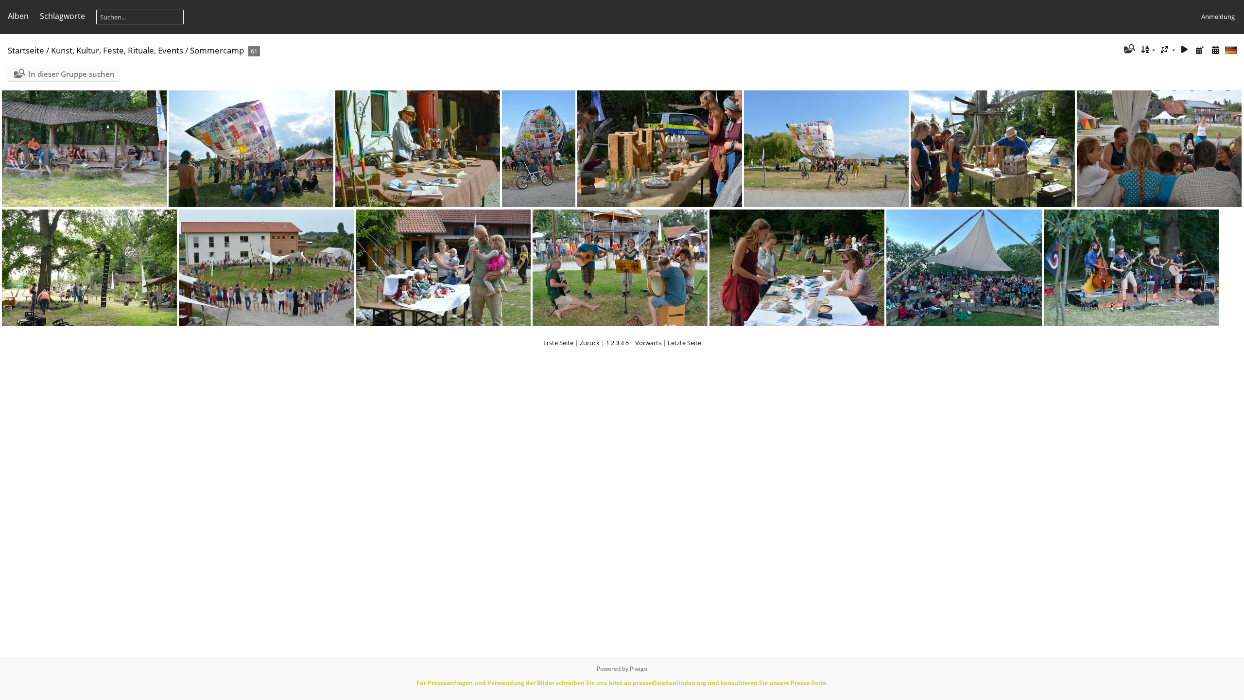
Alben (18, 16)
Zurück (590, 342)
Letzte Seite (684, 342)
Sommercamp (217, 50)
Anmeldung (1218, 16)
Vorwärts (648, 342)
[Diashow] (1185, 50)
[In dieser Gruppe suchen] (1128, 49)
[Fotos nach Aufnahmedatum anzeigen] (1215, 50)
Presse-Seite (808, 683)
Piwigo (638, 669)
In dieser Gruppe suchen (71, 74)
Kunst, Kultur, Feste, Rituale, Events (117, 50)
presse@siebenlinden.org (669, 683)
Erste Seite (558, 342)
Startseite (26, 50)
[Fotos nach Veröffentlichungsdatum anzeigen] (1200, 50)
